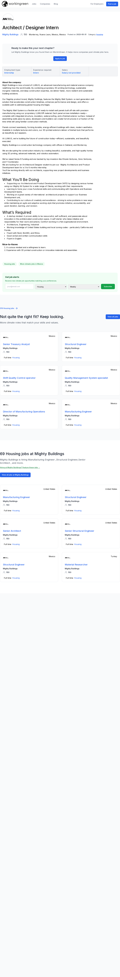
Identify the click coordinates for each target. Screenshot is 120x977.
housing (99, 34)
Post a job (112, 4)
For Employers (97, 4)
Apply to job (60, 59)
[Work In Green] (15, 4)
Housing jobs (9, 264)
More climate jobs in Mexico (31, 264)
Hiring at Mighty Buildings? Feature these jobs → (20, 467)
